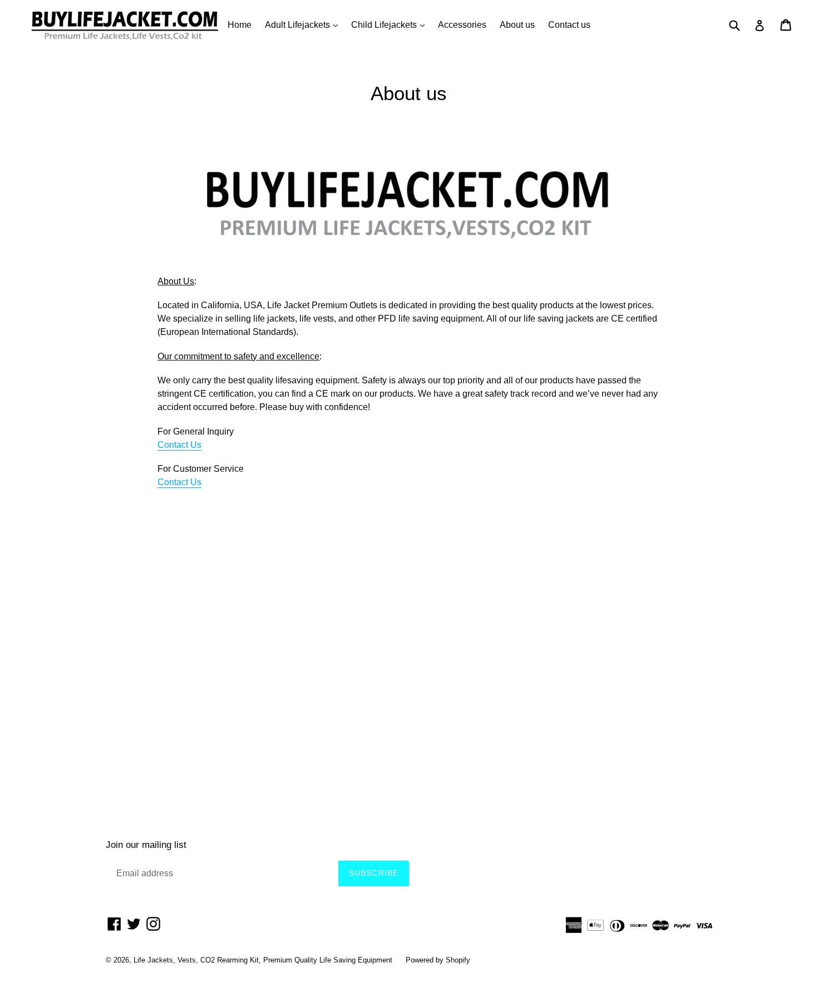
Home (240, 24)
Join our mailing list (146, 845)
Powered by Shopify (438, 960)
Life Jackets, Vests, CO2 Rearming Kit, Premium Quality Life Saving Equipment (263, 960)
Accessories (462, 24)
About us (517, 24)
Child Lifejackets (390, 24)
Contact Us (179, 445)
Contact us (569, 24)
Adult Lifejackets (304, 24)
